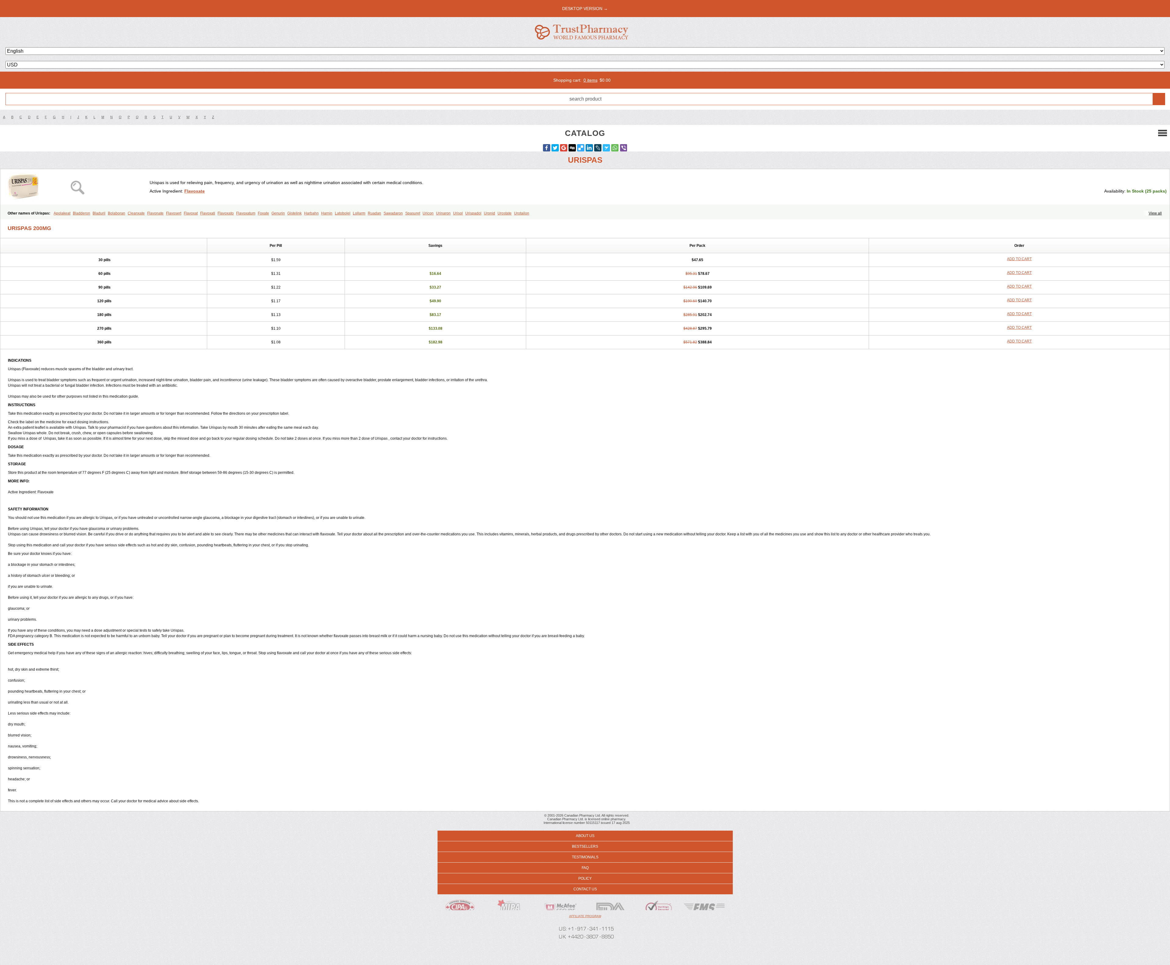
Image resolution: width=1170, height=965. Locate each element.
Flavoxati (207, 213)
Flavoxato (226, 213)
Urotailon (521, 213)
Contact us (585, 889)
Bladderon (81, 213)
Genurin (278, 213)
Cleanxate (136, 213)
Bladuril (99, 213)
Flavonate (155, 213)
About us (585, 836)
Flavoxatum (245, 213)
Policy (585, 878)
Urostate (505, 213)
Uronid (489, 213)
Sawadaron (393, 213)
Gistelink (294, 213)
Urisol (458, 213)
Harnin (326, 213)
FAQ (585, 868)
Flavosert (173, 213)
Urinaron (443, 213)
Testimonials (585, 857)
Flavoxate (194, 191)
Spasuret (412, 213)
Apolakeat (62, 213)
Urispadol (473, 213)
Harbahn (311, 213)
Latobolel (342, 213)
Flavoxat (191, 213)
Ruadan (374, 213)
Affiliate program (585, 916)
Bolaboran (116, 213)
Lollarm (359, 213)
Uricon (428, 213)
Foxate (263, 213)
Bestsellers (585, 846)
